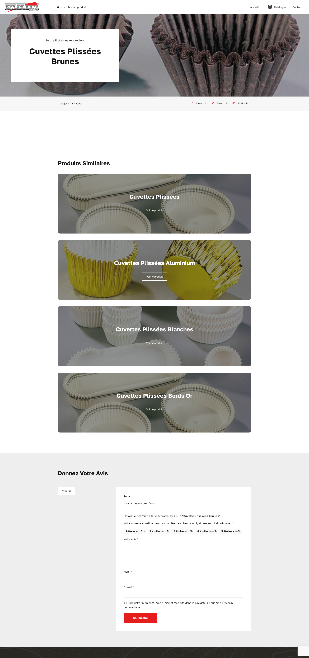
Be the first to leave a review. (65, 40)
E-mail (129, 587)
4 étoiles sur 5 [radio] (206, 531)
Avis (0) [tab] (66, 490)
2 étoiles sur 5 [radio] (159, 531)
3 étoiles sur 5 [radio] (182, 531)
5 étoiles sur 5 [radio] (230, 531)
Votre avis (131, 539)
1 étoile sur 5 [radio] (134, 531)
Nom (128, 571)
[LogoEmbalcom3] (22, 3)
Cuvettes (77, 103)
